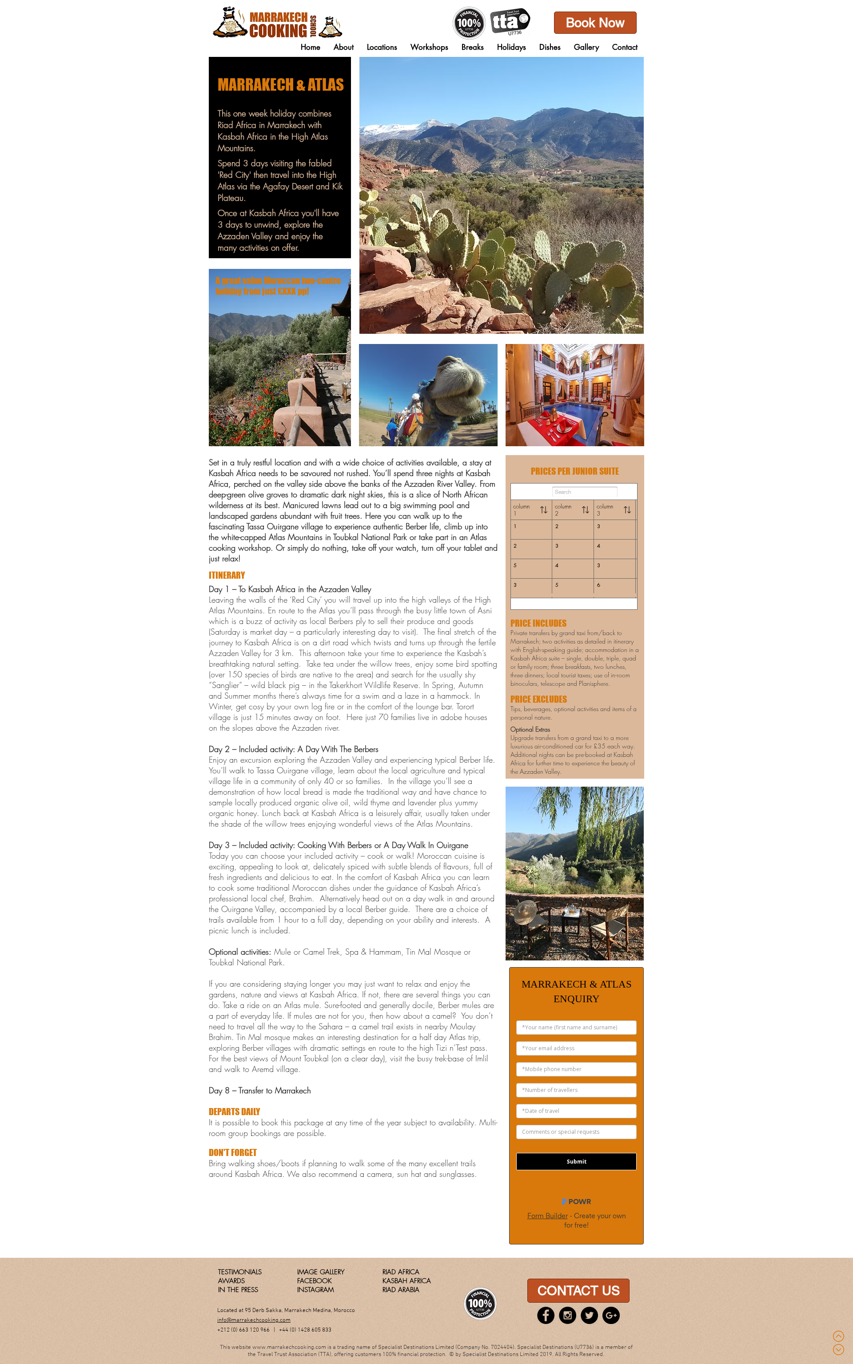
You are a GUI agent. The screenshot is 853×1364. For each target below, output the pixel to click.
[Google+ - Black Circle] (611, 1315)
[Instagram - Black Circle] (567, 1315)
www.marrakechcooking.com (289, 1347)
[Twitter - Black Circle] (589, 1315)
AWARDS (231, 1280)
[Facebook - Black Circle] (545, 1315)
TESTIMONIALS (240, 1272)
